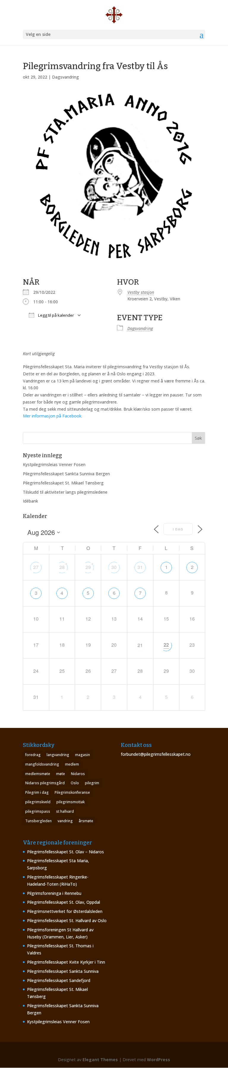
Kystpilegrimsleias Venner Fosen (54, 464)
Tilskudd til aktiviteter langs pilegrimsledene (65, 492)
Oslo (75, 782)
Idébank (30, 501)
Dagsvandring (65, 77)
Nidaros (78, 773)
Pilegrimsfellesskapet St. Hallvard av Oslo (67, 920)
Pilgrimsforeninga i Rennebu (54, 893)
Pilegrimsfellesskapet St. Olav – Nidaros (65, 852)
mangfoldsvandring (42, 764)
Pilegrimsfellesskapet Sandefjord (58, 980)
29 (88, 567)
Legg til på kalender (55, 315)
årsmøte (86, 820)
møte (60, 773)
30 (114, 567)
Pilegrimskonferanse (72, 792)
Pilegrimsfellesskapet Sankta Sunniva (63, 971)
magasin (82, 754)
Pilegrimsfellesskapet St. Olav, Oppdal (63, 902)
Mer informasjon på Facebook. (52, 416)
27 (36, 567)
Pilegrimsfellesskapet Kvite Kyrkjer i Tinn (66, 962)
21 (140, 645)
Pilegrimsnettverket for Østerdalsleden (64, 911)
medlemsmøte (37, 773)
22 (166, 644)
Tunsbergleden (38, 820)
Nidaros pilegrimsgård (45, 782)
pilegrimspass (37, 811)
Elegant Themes (100, 1059)
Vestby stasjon (140, 292)
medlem (72, 764)
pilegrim (92, 782)
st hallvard (65, 811)
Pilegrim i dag (37, 792)
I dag (178, 529)
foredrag (33, 754)
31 (140, 567)
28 (62, 567)
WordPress (158, 1059)
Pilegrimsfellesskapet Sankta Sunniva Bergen (66, 473)
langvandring (58, 754)
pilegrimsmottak (70, 801)
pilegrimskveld (37, 801)
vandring (65, 820)
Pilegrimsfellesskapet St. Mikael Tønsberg (63, 483)
